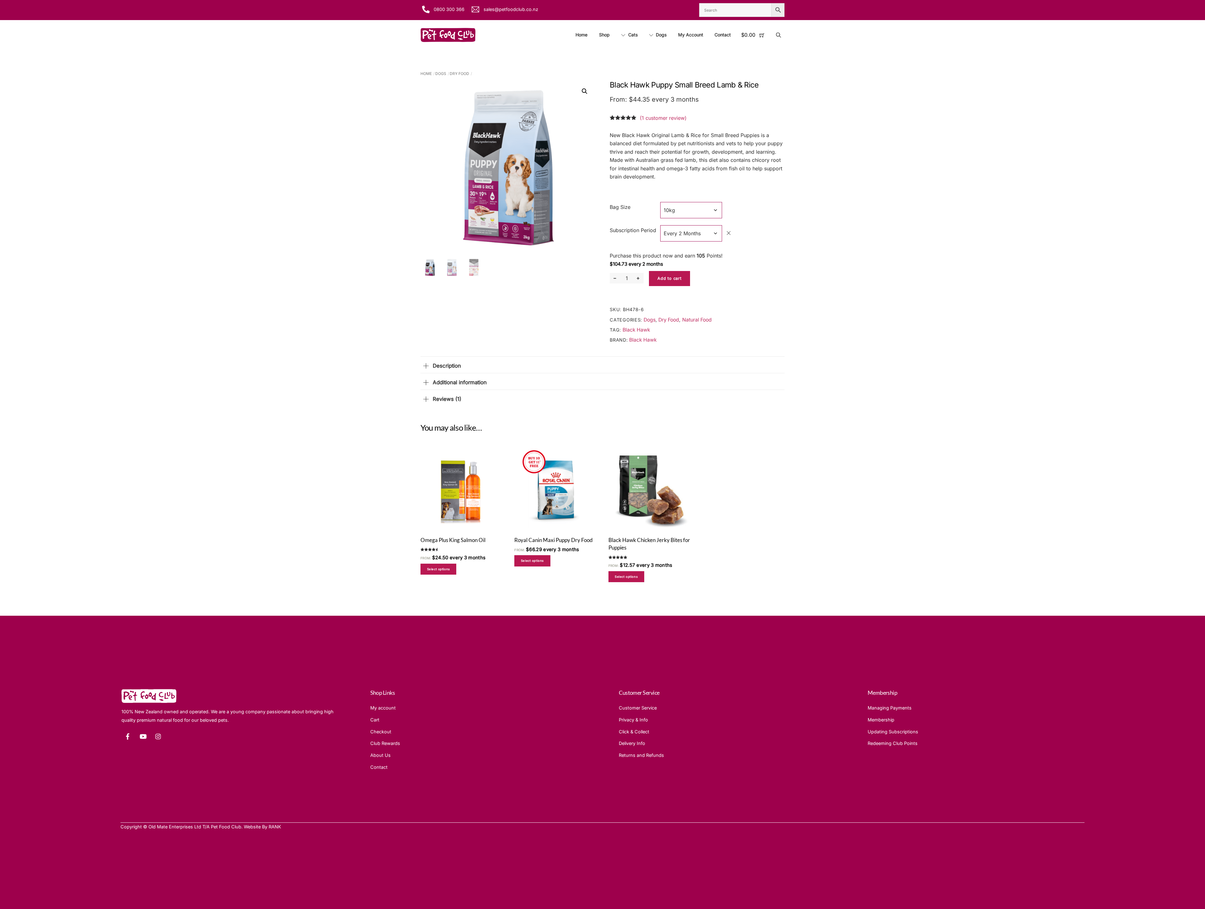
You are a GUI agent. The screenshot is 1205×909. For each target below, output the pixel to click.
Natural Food (697, 320)
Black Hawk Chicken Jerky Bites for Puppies (649, 544)
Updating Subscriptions (893, 731)
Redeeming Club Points (893, 743)
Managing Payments (890, 707)
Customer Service (638, 707)
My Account (690, 34)
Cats (632, 34)
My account (383, 707)
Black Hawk (636, 330)
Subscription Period (633, 230)
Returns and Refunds (641, 755)
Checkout (380, 731)
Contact (723, 34)
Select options (438, 569)
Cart (374, 719)
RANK (275, 826)
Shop (604, 34)
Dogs (661, 34)
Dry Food (459, 73)
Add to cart (669, 278)
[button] (584, 91)
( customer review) (663, 118)
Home (581, 34)
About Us (380, 755)
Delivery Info (632, 743)
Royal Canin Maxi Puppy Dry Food (553, 540)
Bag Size (620, 207)
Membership (881, 719)
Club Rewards (385, 743)
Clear (729, 233)
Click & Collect (634, 731)
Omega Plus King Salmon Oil (452, 540)
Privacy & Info (633, 719)
